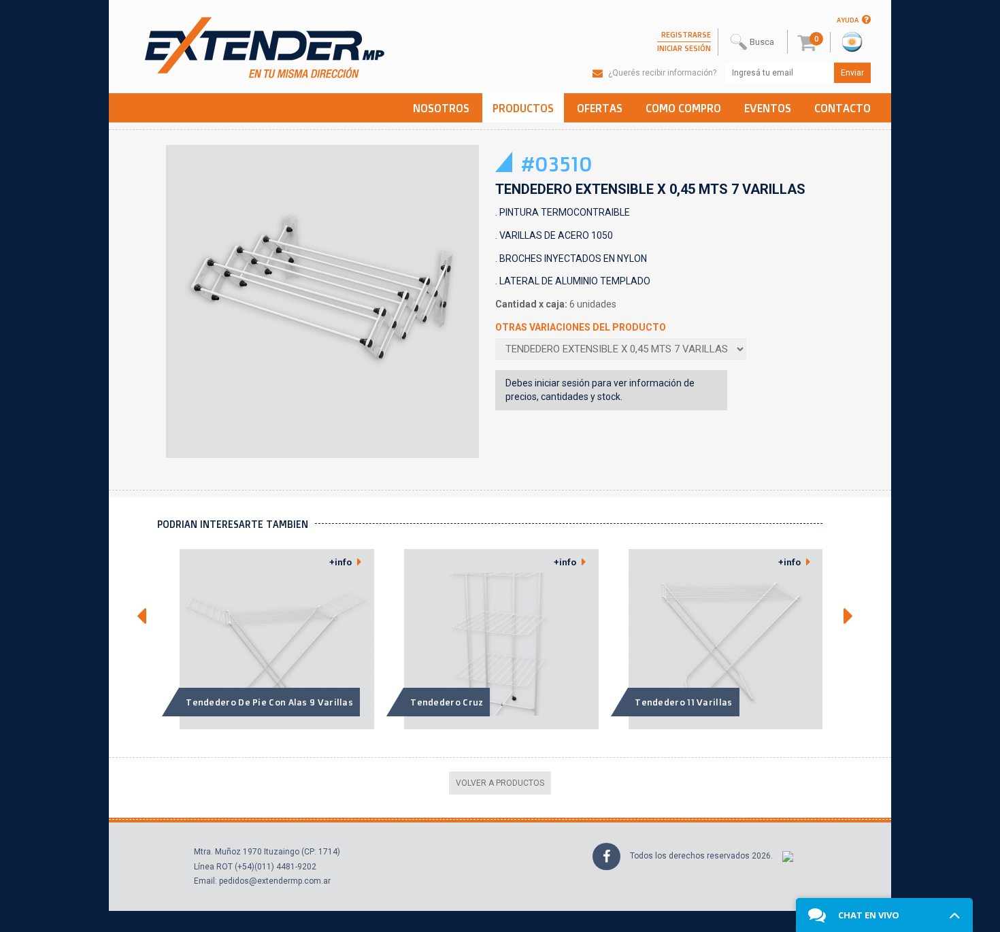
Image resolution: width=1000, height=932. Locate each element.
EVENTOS (767, 108)
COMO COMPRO (683, 108)
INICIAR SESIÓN (684, 48)
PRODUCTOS (523, 108)
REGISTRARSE (686, 34)
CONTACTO (842, 108)
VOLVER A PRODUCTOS (500, 783)
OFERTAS (599, 108)
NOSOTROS (441, 108)
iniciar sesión (562, 383)
